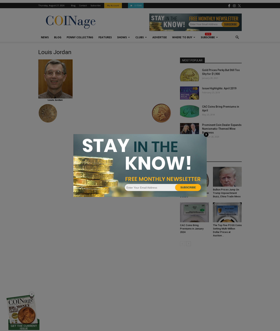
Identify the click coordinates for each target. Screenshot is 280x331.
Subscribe (188, 187)
